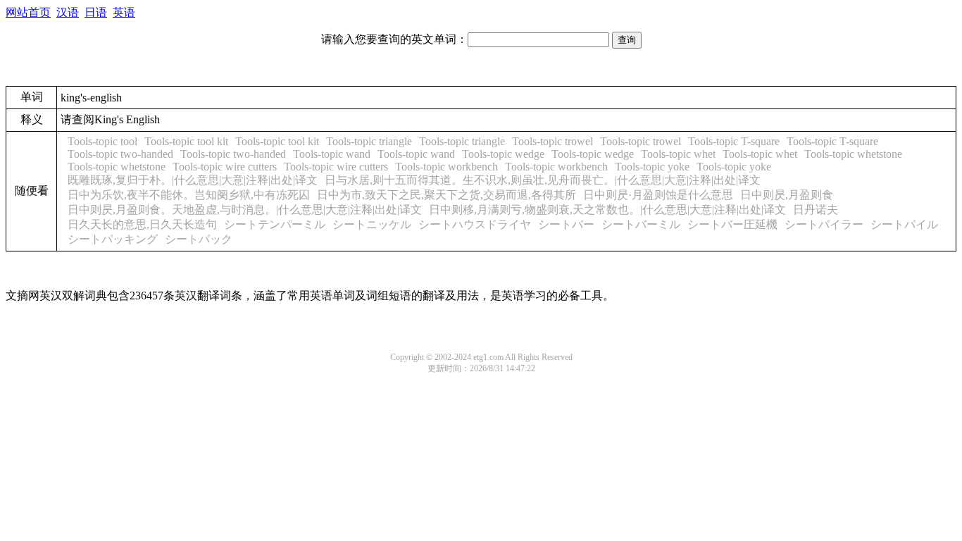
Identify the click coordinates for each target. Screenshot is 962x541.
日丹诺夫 (815, 210)
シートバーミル (640, 224)
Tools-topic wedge (503, 154)
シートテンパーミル (274, 224)
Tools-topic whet (678, 154)
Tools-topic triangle (369, 141)
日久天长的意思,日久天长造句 (142, 224)
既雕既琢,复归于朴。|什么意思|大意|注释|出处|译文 (193, 180)
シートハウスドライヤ (474, 224)
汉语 (67, 12)
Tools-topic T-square (734, 141)
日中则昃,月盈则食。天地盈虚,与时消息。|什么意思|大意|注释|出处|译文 (245, 210)
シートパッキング (113, 239)
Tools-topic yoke (652, 167)
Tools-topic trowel (552, 141)
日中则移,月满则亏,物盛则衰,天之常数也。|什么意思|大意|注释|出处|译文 (607, 210)
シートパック (198, 239)
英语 (124, 12)
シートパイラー (824, 224)
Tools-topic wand (331, 154)
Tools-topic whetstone (853, 154)
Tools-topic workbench (446, 167)
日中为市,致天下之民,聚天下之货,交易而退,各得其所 (446, 195)
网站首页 (28, 12)
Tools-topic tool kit (186, 141)
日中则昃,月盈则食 (786, 195)
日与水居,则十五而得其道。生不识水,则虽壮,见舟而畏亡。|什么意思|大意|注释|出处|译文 (543, 180)
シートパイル (904, 224)
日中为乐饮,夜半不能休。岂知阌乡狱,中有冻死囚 (189, 195)
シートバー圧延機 (732, 224)
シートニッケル (371, 224)
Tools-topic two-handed (120, 154)
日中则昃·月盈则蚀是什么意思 (658, 195)
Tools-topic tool (102, 141)
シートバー (566, 224)
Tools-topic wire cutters (225, 167)
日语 (96, 12)
